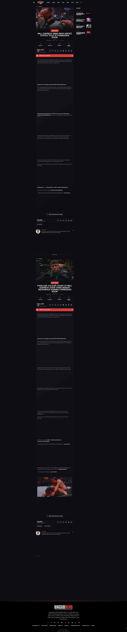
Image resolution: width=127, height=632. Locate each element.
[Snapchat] (69, 51)
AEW (58, 2)
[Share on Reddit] (69, 220)
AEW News (40, 6)
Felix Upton (49, 40)
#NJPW (59, 187)
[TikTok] (75, 622)
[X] (52, 51)
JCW (72, 2)
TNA (63, 2)
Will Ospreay (39, 224)
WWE (53, 2)
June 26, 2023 (67, 192)
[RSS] (79, 622)
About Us (60, 625)
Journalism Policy (75, 625)
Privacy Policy (86, 625)
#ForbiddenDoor (64, 187)
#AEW (55, 187)
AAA (68, 2)
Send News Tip (35, 625)
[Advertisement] (44, 127)
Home (48, 2)
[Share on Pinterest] (66, 220)
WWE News (78, 24)
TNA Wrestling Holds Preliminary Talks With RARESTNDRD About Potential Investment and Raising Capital (80, 14)
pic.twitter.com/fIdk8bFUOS (57, 190)
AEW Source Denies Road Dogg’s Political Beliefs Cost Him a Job (80, 20)
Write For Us (44, 625)
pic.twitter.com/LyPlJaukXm (43, 441)
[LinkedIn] (58, 51)
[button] (81, 2)
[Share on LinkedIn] (63, 220)
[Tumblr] (65, 622)
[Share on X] (61, 220)
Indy (77, 2)
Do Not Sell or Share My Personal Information (63, 631)
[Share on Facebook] (58, 220)
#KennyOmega (50, 187)
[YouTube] (63, 51)
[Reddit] (71, 51)
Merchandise (53, 625)
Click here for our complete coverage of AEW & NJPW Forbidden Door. (51, 84)
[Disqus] (55, 572)
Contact (66, 625)
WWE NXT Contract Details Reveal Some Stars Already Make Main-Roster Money (80, 27)
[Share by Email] (71, 220)
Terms (93, 625)
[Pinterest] (61, 51)
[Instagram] (66, 51)
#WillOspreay (40, 187)
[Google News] (55, 51)
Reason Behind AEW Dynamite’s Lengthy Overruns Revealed (80, 33)
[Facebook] (50, 51)
